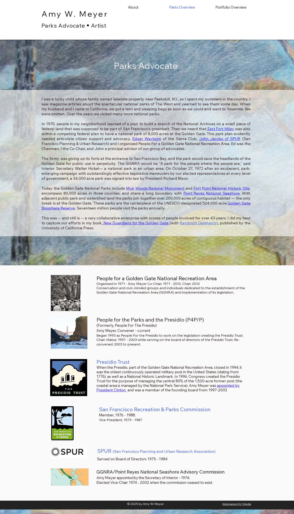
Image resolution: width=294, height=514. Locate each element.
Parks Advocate (63, 25)
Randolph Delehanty (198, 222)
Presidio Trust (113, 362)
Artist (98, 25)
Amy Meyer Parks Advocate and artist (79, 31)
